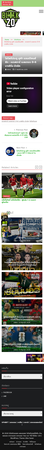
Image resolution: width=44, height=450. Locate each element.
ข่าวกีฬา (25, 442)
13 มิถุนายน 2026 (24, 350)
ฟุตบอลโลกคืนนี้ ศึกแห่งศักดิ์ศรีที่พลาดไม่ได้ (22, 292)
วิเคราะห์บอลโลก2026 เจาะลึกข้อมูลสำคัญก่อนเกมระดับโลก (22, 345)
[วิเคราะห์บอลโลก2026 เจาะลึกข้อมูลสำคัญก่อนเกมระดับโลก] (22, 339)
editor (16, 241)
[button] (8, 213)
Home (7, 40)
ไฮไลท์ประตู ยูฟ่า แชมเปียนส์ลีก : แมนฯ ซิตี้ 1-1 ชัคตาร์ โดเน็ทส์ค (28, 153)
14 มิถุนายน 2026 (24, 322)
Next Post (20, 147)
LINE (4, 396)
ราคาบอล (22, 446)
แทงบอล (22, 237)
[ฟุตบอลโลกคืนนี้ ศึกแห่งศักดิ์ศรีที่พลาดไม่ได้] (22, 284)
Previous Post (22, 130)
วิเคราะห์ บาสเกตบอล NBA (12, 444)
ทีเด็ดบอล (33, 442)
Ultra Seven (29, 438)
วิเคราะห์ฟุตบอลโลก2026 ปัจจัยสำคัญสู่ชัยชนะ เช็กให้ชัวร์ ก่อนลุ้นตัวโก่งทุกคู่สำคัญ (22, 263)
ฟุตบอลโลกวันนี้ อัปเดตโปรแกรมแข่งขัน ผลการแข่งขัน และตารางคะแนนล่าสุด (22, 318)
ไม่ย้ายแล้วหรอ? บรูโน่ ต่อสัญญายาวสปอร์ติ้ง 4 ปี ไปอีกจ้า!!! (16, 135)
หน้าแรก (11, 442)
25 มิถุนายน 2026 (24, 295)
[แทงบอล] (22, 230)
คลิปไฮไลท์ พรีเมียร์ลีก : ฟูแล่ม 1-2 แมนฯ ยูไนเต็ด (19, 201)
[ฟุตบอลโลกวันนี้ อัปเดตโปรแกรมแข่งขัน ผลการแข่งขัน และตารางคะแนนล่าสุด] (22, 312)
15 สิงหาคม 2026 (24, 241)
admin (9, 69)
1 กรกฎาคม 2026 (24, 268)
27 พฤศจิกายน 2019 (20, 69)
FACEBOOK (7, 392)
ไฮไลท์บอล (17, 40)
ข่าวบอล (18, 442)
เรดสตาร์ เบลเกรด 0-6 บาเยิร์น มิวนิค (15, 121)
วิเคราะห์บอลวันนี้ (27, 444)
